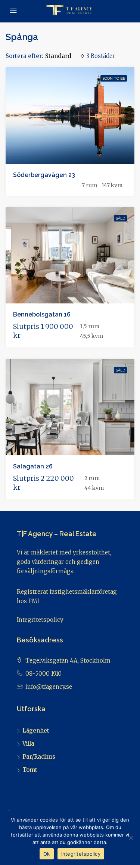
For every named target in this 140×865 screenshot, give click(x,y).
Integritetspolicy (40, 619)
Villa (28, 743)
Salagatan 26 (33, 466)
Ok (46, 854)
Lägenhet (35, 730)
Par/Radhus (38, 756)
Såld (120, 218)
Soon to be (113, 78)
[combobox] (64, 56)
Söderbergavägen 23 (44, 174)
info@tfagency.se (48, 686)
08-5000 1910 (43, 673)
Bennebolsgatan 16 (42, 314)
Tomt (29, 769)
